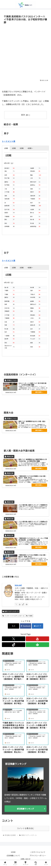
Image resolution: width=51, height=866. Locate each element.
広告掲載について (13, 855)
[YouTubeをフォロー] (19, 604)
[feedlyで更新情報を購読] (26, 604)
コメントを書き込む (25, 828)
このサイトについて (37, 852)
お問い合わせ (25, 859)
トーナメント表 (8, 141)
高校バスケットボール (12, 611)
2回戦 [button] (14, 148)
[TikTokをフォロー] (23, 604)
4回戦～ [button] (30, 148)
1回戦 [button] (6, 148)
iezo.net (18, 585)
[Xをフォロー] (16, 604)
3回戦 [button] (22, 148)
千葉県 (30, 616)
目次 (23, 114)
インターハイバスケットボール (14, 616)
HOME (13, 852)
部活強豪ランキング (25, 808)
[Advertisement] (25, 51)
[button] (46, 521)
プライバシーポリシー (38, 855)
